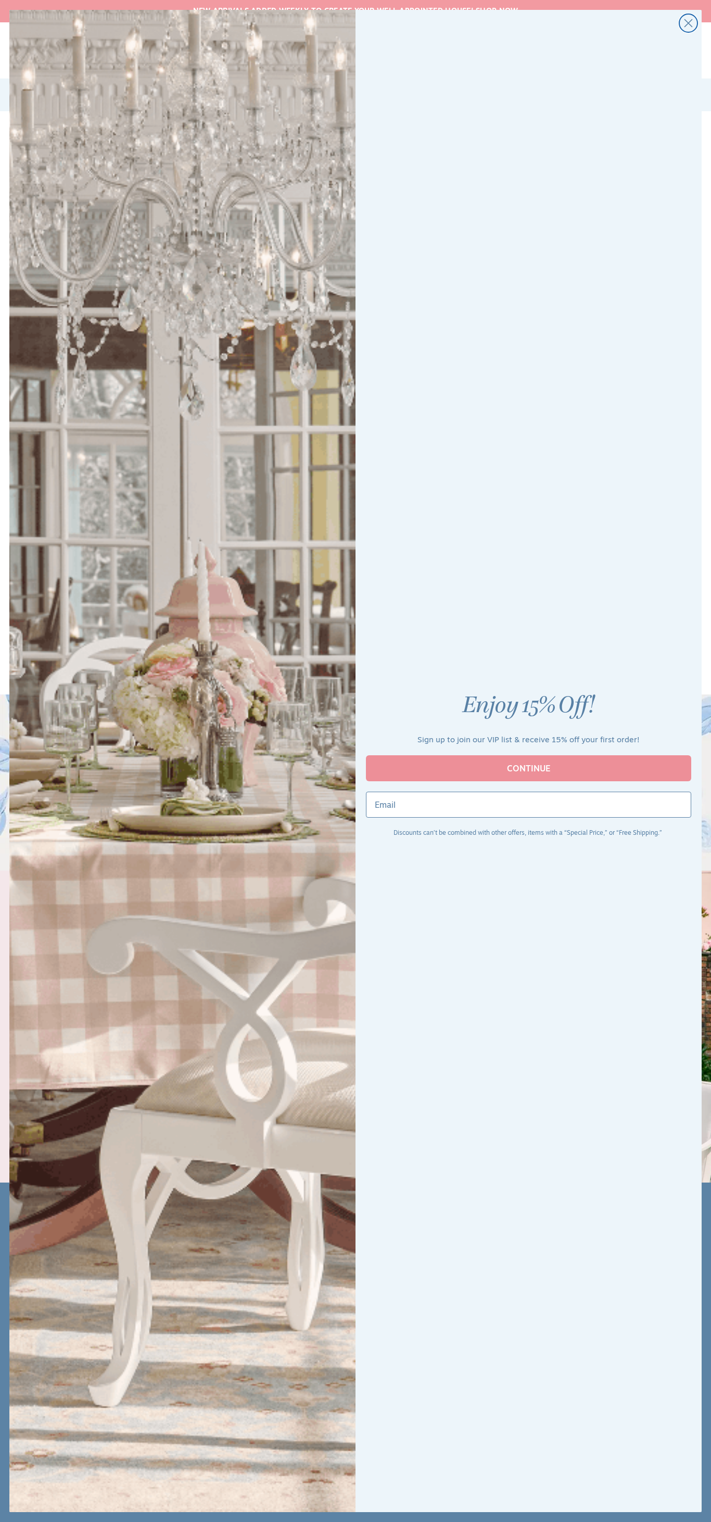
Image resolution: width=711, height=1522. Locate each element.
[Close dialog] (688, 23)
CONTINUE (529, 768)
